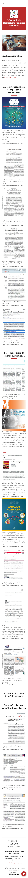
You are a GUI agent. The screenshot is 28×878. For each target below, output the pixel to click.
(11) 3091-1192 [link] (9, 863)
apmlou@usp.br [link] (18, 863)
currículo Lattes (10, 78)
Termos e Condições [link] (14, 846)
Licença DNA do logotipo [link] (14, 841)
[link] (14, 14)
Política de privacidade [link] (14, 844)
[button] (3, 3)
